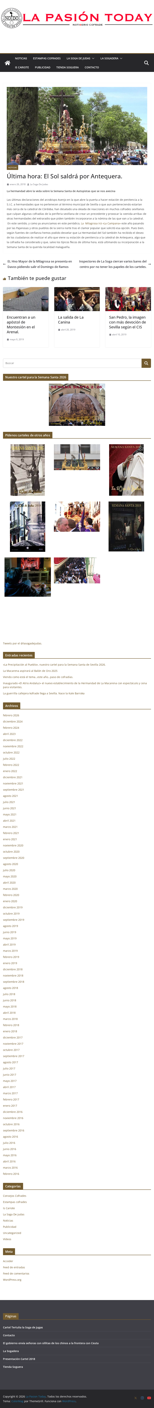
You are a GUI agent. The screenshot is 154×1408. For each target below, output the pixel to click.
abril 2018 (9, 1012)
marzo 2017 (10, 1093)
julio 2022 (9, 758)
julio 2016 (9, 1143)
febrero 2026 (11, 715)
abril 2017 (9, 1087)
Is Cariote (22, 67)
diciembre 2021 (13, 777)
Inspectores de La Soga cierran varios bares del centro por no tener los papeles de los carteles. (112, 264)
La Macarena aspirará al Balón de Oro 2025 (30, 671)
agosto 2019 (10, 926)
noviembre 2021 (13, 783)
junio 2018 (9, 1000)
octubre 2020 (11, 851)
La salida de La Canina (71, 320)
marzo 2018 (10, 1019)
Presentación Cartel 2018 (19, 1359)
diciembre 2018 (13, 969)
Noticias (21, 58)
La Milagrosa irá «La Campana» (101, 223)
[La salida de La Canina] (77, 290)
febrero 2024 (11, 727)
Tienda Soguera (67, 67)
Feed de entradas (14, 1267)
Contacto (92, 67)
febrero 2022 (11, 765)
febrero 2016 (11, 1174)
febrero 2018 (11, 1025)
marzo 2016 (10, 1167)
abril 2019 (9, 944)
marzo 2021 (10, 827)
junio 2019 (9, 932)
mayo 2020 (10, 876)
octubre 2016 (11, 1124)
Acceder (8, 1261)
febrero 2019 (11, 957)
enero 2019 (10, 963)
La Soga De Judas (39, 184)
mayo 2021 (10, 814)
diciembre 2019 (13, 907)
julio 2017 (9, 1068)
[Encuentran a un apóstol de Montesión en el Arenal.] (26, 290)
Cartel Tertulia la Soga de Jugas (23, 1327)
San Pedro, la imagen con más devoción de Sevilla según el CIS (127, 322)
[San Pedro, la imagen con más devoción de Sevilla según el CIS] (128, 290)
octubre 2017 (11, 1050)
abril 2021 (9, 820)
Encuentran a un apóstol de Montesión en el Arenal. (21, 324)
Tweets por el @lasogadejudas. (22, 643)
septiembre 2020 (13, 858)
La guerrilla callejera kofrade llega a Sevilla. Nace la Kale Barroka (44, 693)
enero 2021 (10, 839)
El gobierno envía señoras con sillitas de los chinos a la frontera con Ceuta (51, 1343)
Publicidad (42, 67)
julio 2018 (9, 994)
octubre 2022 (11, 752)
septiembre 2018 (13, 981)
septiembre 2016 (13, 1130)
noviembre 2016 (13, 1118)
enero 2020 (10, 901)
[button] (92, 58)
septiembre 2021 (13, 789)
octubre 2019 (11, 913)
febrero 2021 (11, 833)
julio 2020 (9, 870)
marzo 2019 (10, 950)
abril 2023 (9, 734)
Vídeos (7, 1239)
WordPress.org (12, 1279)
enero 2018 (10, 1031)
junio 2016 (9, 1149)
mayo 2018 (10, 1006)
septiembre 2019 (13, 920)
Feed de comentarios (16, 1273)
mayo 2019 (10, 938)
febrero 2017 (11, 1099)
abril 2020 (9, 882)
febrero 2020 (11, 895)
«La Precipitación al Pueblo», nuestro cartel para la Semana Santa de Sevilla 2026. (54, 664)
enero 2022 (10, 771)
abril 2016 (9, 1161)
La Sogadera (109, 58)
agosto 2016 (10, 1136)
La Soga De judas (78, 58)
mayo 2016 (10, 1155)
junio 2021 (9, 808)
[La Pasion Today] (7, 62)
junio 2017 (9, 1074)
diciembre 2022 (13, 740)
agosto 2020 (10, 864)
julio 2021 (9, 802)
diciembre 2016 (13, 1112)
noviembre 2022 (13, 746)
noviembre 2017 (13, 1043)
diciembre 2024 (13, 721)
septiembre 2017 (13, 1056)
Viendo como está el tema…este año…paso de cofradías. (38, 677)
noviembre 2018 (13, 975)
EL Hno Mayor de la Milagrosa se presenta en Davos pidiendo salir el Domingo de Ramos (40, 264)
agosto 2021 (10, 796)
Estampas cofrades (47, 58)
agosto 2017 (10, 1062)
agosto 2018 (10, 988)
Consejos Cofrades (14, 1196)
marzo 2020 (10, 889)
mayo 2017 (10, 1081)
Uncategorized (12, 1233)
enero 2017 (10, 1105)
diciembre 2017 (13, 1037)
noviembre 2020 (13, 845)
